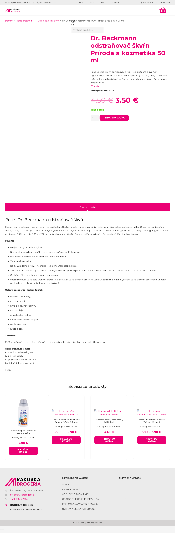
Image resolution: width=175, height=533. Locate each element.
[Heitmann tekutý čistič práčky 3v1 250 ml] (108, 411)
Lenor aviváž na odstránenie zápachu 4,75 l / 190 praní (66, 420)
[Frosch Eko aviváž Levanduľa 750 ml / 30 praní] (151, 411)
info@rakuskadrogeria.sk (22, 495)
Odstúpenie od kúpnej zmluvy (80, 499)
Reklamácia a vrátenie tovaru (80, 504)
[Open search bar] (72, 22)
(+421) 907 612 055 (19, 499)
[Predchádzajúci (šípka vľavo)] (1, 529)
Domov (9, 21)
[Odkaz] (12, 10)
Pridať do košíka (114, 118)
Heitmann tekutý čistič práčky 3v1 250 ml (109, 420)
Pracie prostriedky (25, 21)
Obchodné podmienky (75, 494)
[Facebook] (144, 10)
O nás (65, 484)
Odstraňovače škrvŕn (48, 21)
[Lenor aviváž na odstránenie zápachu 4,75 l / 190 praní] (66, 411)
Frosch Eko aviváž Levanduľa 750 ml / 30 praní (152, 420)
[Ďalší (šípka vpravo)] (3, 529)
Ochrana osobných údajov (78, 509)
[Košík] (163, 10)
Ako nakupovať (71, 489)
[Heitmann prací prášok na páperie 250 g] (23, 400)
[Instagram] (152, 10)
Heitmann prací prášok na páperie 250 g (23, 431)
